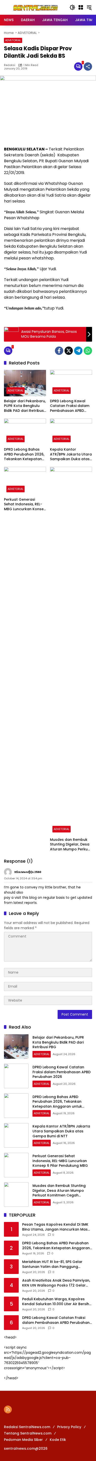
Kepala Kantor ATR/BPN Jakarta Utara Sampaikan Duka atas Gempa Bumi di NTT (71, 454)
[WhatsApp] (88, 351)
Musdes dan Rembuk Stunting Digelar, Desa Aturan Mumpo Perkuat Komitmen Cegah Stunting (71, 844)
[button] (72, 7)
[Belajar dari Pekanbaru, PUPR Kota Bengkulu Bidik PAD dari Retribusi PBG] (25, 383)
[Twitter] (68, 351)
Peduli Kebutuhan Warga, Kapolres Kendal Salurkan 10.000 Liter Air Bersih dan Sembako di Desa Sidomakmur (55, 1301)
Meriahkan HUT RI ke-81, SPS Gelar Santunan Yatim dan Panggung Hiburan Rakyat (52, 1264)
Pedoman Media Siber (23, 1439)
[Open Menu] (81, 7)
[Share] (88, 66)
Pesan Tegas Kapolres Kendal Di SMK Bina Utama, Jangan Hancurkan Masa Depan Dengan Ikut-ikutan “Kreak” (56, 1227)
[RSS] (8, 1409)
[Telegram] (78, 351)
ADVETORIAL (13, 40)
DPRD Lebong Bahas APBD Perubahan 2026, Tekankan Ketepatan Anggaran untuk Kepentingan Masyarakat (24, 454)
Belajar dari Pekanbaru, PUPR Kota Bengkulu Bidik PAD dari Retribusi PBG (25, 406)
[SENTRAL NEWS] (34, 7)
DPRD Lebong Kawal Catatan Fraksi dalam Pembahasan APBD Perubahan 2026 (69, 406)
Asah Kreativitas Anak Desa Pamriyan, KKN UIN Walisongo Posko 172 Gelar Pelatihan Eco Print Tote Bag (56, 1283)
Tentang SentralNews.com (27, 1433)
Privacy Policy (69, 1426)
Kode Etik (58, 1439)
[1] (78, 66)
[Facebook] (59, 351)
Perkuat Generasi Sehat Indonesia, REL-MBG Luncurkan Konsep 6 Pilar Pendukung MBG (25, 504)
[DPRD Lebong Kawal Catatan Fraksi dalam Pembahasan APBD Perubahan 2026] (71, 383)
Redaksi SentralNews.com (27, 1426)
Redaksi (9, 65)
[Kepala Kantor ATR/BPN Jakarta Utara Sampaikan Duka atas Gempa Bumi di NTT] (71, 431)
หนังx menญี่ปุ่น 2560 (27, 872)
